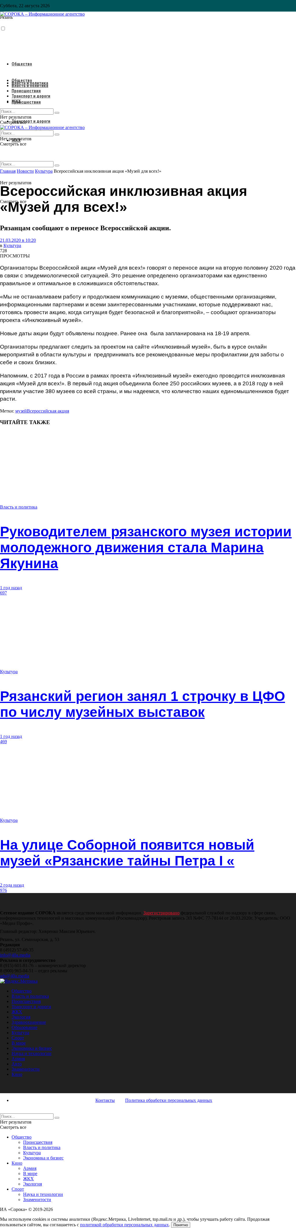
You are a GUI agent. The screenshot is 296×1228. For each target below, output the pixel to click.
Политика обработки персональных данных (168, 1100)
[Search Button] (57, 165)
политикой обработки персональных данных (124, 1224)
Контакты (105, 1100)
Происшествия (26, 102)
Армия (18, 1058)
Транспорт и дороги (31, 121)
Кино (17, 1074)
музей (21, 410)
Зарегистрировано (161, 912)
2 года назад (12, 885)
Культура (12, 245)
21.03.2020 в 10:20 (18, 240)
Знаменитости (26, 1069)
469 (3, 741)
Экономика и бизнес (32, 1048)
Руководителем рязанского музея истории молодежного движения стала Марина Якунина (146, 547)
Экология (21, 1017)
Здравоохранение (29, 1022)
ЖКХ (16, 101)
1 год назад (11, 587)
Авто (17, 1063)
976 (3, 890)
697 (3, 592)
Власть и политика (30, 85)
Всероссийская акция (48, 410)
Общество (22, 64)
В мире (19, 1043)
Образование (24, 1027)
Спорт (18, 1037)
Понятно (180, 1225)
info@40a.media (15, 955)
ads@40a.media (14, 975)
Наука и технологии (31, 1053)
